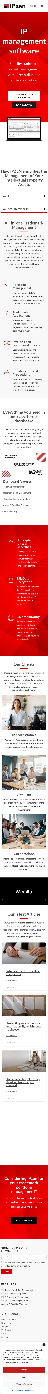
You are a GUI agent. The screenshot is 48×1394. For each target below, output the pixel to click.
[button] (44, 1345)
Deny (24, 1377)
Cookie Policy (17, 1390)
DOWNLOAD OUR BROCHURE (24, 96)
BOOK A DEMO (24, 105)
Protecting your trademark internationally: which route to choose (23, 1026)
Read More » (11, 980)
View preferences (24, 1384)
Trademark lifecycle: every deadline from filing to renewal (23, 1082)
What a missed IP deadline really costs (23, 972)
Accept (24, 1369)
